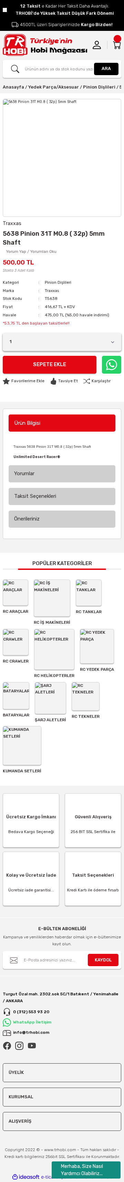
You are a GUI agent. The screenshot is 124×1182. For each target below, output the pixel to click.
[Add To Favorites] (23, 381)
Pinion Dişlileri (58, 282)
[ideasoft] (26, 1177)
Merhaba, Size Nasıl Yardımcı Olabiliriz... (82, 1170)
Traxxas (52, 290)
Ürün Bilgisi (27, 423)
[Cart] (117, 45)
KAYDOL (103, 959)
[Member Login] (97, 45)
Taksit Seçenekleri (35, 496)
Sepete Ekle (49, 364)
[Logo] (45, 45)
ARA (106, 68)
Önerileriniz (27, 519)
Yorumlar (24, 473)
